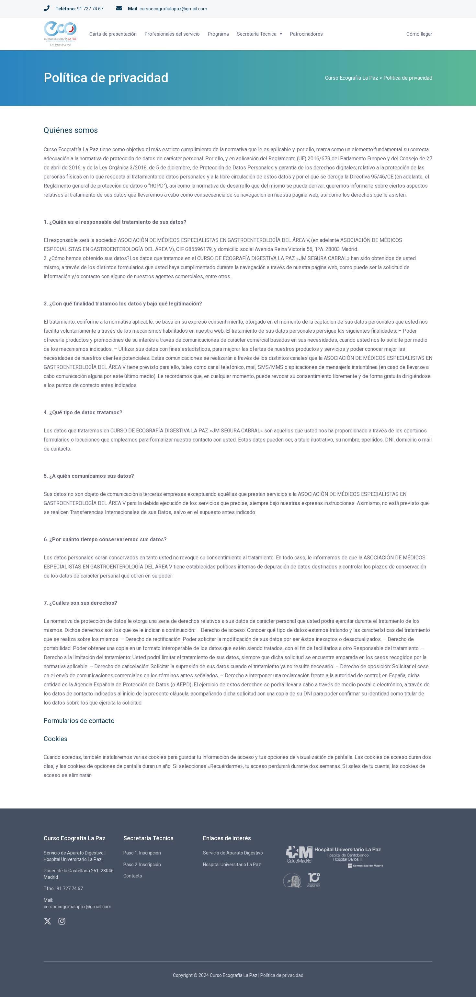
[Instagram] (62, 918)
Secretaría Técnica (257, 34)
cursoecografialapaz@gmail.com (173, 8)
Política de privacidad (281, 975)
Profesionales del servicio (172, 34)
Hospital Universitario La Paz (232, 864)
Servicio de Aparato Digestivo (233, 852)
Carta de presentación (113, 34)
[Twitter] (47, 918)
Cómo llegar (419, 34)
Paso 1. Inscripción (142, 852)
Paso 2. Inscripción (142, 864)
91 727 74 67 (90, 8)
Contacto (132, 875)
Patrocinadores (306, 34)
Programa (218, 34)
